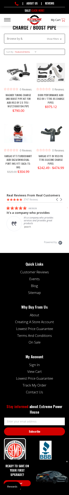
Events (34, 279)
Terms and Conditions (34, 335)
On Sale (35, 342)
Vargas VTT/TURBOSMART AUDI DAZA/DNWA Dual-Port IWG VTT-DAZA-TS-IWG (18, 161)
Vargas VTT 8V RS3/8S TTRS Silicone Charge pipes (51, 159)
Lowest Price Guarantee (34, 328)
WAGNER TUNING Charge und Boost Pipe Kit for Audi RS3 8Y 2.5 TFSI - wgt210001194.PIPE (18, 100)
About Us (32, 3)
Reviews (49, 3)
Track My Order (34, 385)
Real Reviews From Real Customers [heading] (33, 195)
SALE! (34, 11)
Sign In (34, 364)
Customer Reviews (34, 272)
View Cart (34, 371)
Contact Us (34, 392)
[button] (34, 38)
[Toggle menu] (9, 19)
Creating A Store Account (34, 321)
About (34, 315)
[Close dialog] (67, 461)
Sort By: (10, 51)
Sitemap (34, 292)
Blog (34, 285)
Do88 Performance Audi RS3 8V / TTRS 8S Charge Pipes (50, 98)
